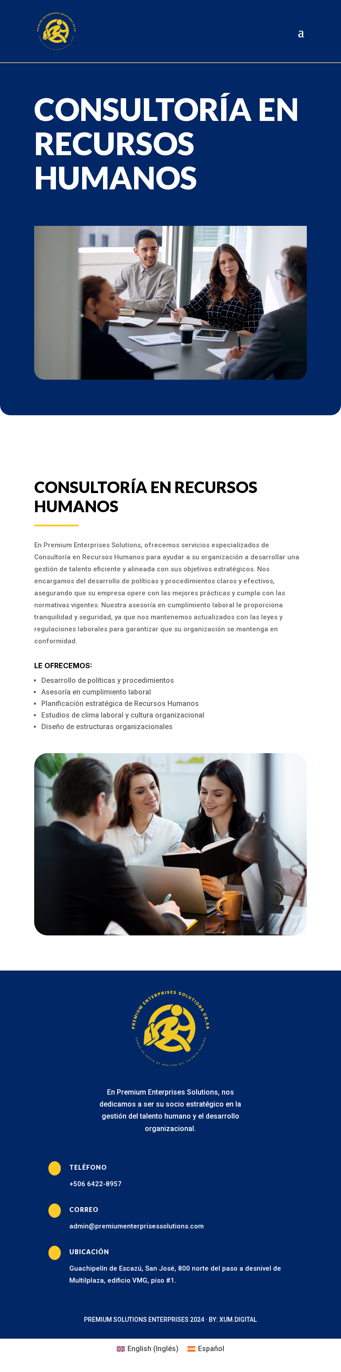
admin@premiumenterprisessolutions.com (136, 1226)
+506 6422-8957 (95, 1184)
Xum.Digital (238, 1319)
